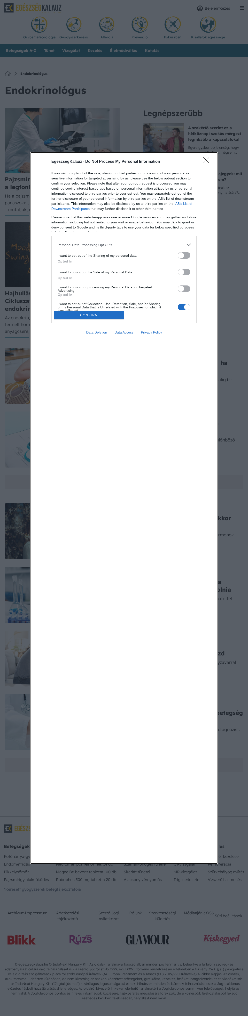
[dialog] (124, 508)
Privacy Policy (151, 332)
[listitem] (124, 244)
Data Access (124, 332)
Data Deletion (96, 332)
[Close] (207, 161)
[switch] (184, 255)
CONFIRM (89, 315)
